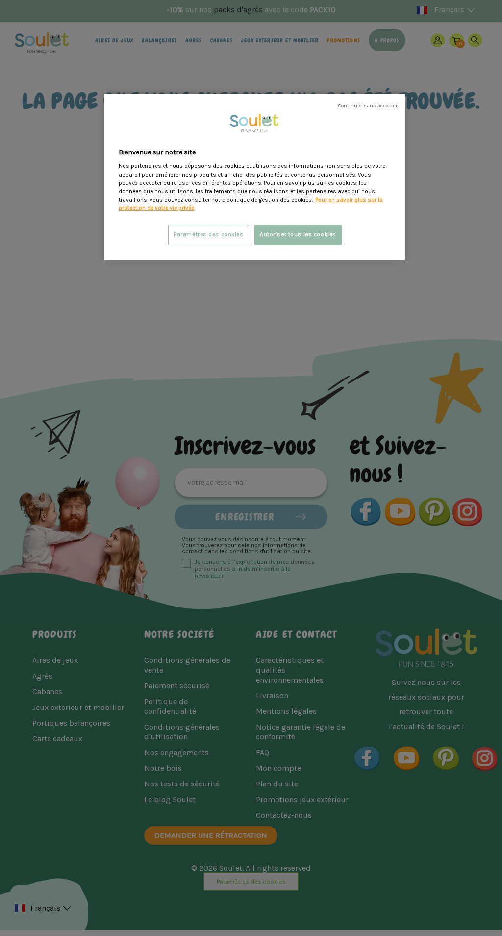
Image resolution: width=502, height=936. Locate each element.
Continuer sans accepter (368, 105)
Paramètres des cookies (209, 234)
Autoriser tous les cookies (298, 234)
